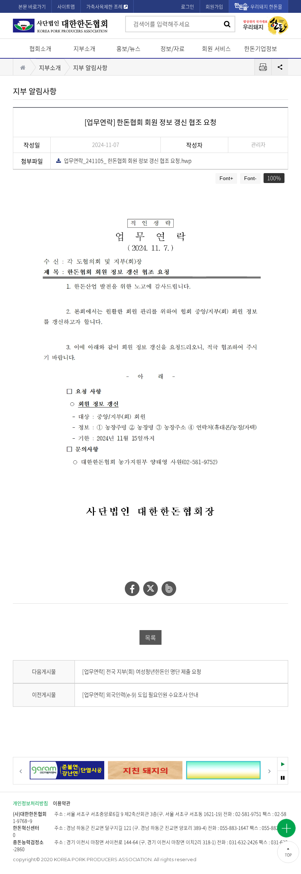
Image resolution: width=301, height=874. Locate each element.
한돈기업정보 (260, 48)
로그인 (187, 6)
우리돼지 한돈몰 (266, 6)
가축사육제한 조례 (105, 6)
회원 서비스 (216, 48)
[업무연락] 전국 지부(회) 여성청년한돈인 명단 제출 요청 (141, 672)
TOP (288, 854)
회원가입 (214, 6)
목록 (150, 637)
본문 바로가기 (32, 6)
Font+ (226, 178)
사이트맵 (66, 6)
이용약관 (61, 803)
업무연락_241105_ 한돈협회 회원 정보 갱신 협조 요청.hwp (126, 161)
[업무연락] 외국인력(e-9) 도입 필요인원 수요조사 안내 (140, 695)
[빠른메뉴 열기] (286, 828)
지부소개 (84, 48)
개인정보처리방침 (30, 803)
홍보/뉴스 (128, 48)
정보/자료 (172, 48)
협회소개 (40, 48)
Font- (250, 178)
